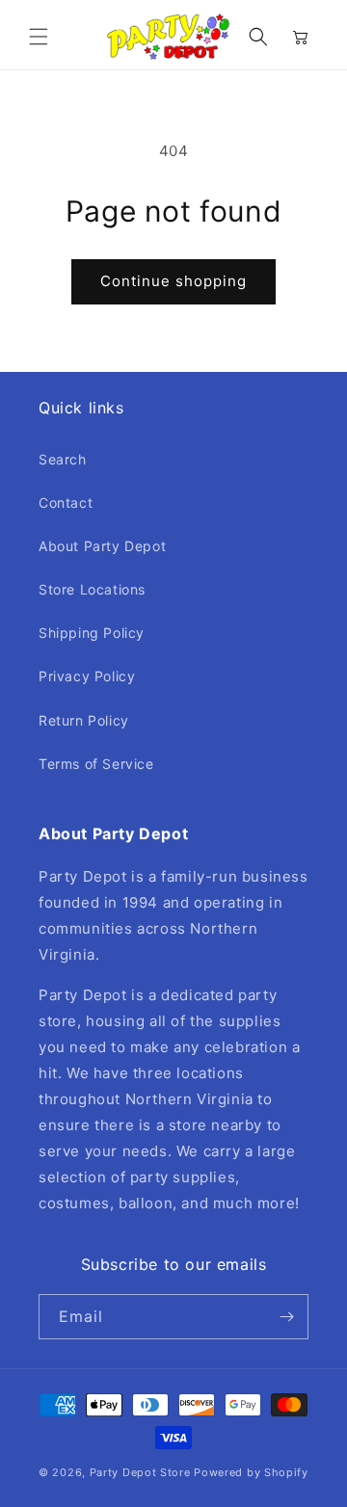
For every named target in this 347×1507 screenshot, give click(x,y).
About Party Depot (102, 546)
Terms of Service (96, 763)
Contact (66, 502)
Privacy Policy (87, 676)
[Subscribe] (286, 1316)
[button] (38, 36)
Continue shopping (173, 281)
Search (63, 459)
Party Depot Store (140, 1472)
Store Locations (92, 589)
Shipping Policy (92, 632)
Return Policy (84, 720)
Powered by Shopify (251, 1472)
